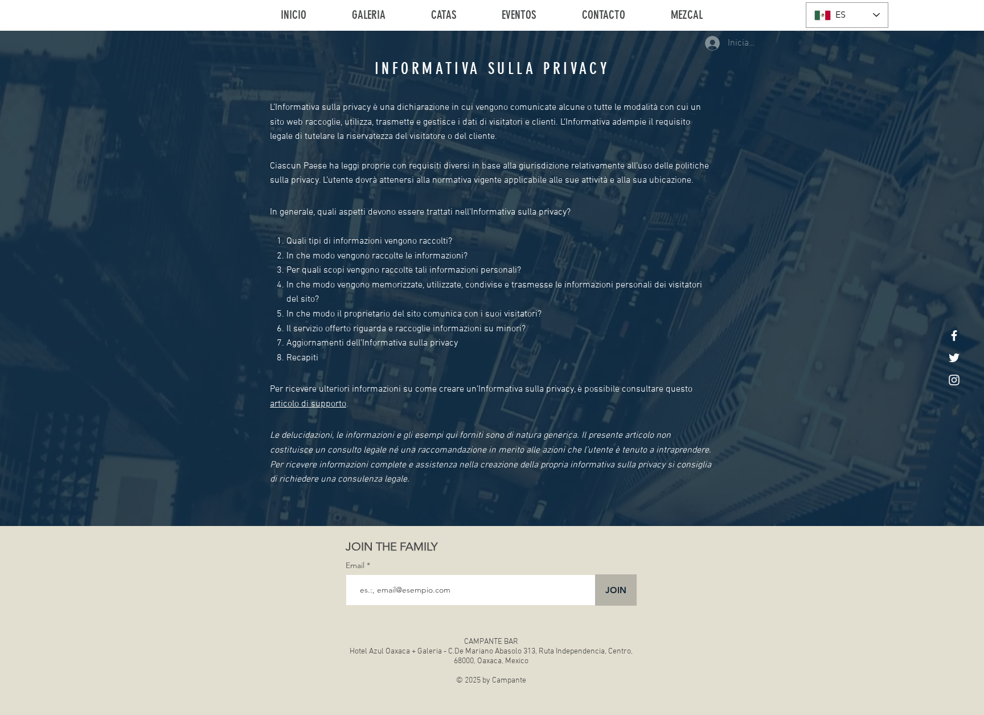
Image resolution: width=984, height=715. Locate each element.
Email (356, 565)
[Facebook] (954, 335)
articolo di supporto (308, 404)
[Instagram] (954, 380)
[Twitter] (954, 358)
